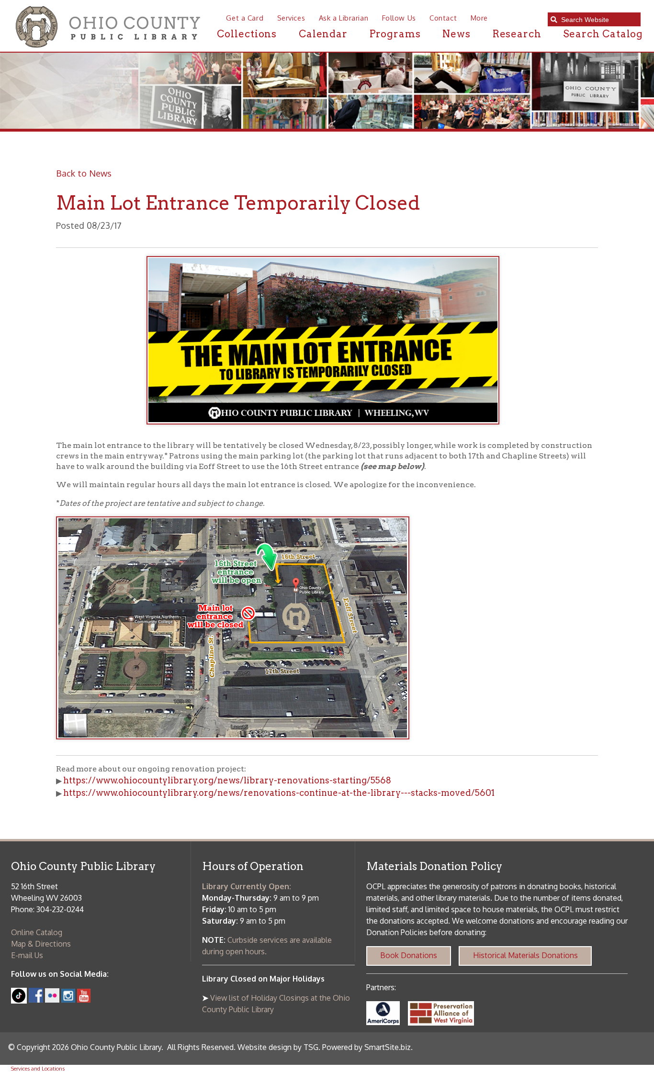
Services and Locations (38, 1068)
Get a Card (244, 17)
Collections (247, 34)
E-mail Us (27, 955)
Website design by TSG (277, 1047)
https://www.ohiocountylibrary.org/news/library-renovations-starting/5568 (227, 780)
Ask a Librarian (343, 17)
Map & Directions (41, 944)
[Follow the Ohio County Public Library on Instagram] (67, 1000)
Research (517, 34)
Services (291, 17)
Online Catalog (36, 932)
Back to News (84, 173)
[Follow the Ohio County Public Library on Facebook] (36, 1000)
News (456, 34)
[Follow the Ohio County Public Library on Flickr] (52, 1000)
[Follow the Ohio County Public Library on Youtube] (83, 1000)
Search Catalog (603, 34)
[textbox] (598, 20)
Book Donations (408, 955)
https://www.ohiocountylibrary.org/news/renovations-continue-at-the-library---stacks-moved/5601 (279, 793)
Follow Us (399, 17)
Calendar (323, 34)
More (479, 17)
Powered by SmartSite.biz (366, 1047)
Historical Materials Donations (525, 955)
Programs (395, 34)
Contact (443, 17)
